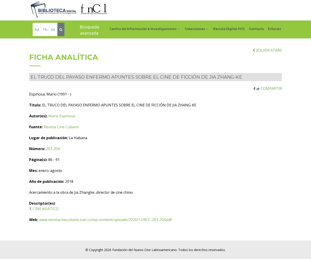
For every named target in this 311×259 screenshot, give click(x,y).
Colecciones (195, 29)
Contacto (256, 29)
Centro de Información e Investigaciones (143, 29)
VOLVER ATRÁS (268, 50)
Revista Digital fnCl (229, 29)
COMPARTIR (271, 88)
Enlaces (274, 29)
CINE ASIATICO (46, 208)
